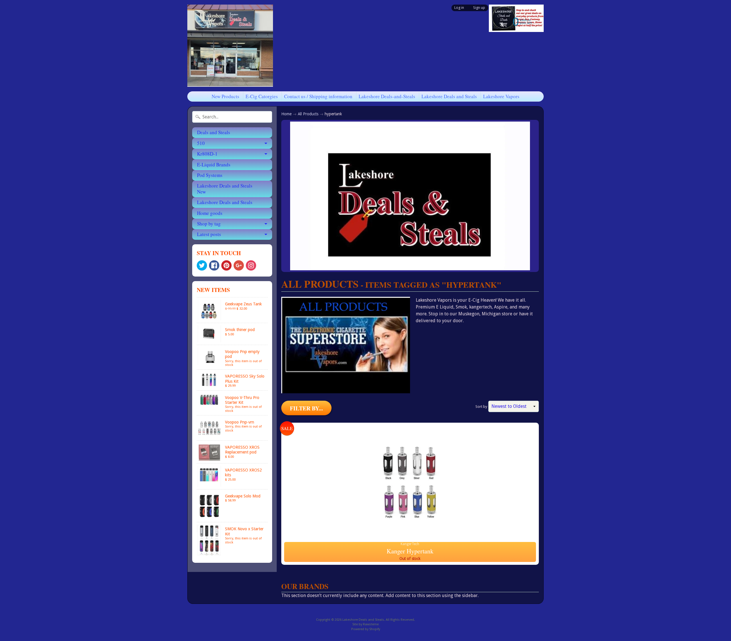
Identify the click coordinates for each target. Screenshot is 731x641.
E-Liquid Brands (213, 164)
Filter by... (306, 408)
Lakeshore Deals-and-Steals (387, 96)
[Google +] (239, 265)
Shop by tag (209, 223)
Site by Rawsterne (365, 624)
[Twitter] (202, 265)
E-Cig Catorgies (262, 96)
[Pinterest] (226, 265)
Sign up (479, 8)
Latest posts (209, 234)
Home (286, 114)
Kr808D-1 (207, 153)
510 (201, 143)
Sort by (481, 406)
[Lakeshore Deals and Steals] (230, 46)
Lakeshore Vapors (501, 96)
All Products (308, 114)
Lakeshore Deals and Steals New (224, 188)
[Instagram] (251, 265)
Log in (459, 8)
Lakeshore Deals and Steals (449, 96)
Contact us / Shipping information (318, 96)
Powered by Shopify (365, 629)
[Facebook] (214, 265)
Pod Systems (209, 175)
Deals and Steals (213, 132)
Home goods (209, 213)
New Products (225, 96)
